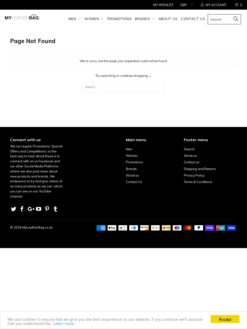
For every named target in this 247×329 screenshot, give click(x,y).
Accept (225, 319)
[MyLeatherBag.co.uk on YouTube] (38, 209)
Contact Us (193, 19)
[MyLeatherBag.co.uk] (22, 18)
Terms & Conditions (198, 182)
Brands (143, 19)
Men (73, 19)
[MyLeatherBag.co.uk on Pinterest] (47, 209)
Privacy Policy (194, 175)
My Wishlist (163, 5)
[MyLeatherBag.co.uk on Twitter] (13, 209)
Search (189, 149)
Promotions (119, 19)
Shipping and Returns (200, 169)
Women (92, 19)
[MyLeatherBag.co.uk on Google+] (30, 209)
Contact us (191, 162)
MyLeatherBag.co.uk (37, 227)
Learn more (63, 323)
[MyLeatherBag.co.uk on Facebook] (22, 209)
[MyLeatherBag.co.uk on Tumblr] (55, 209)
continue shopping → (135, 76)
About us (168, 19)
